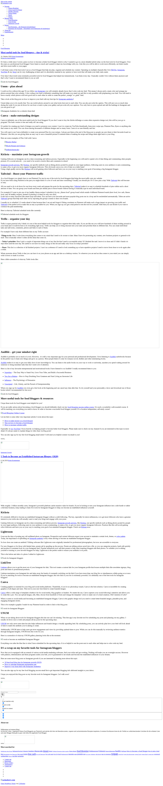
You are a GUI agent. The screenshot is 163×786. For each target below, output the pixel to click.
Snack (10, 15)
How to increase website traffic (16, 425)
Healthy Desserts (13, 11)
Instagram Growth (13, 23)
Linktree (4, 567)
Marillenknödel (64, 754)
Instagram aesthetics (66, 99)
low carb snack (49, 754)
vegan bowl (120, 754)
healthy (118, 751)
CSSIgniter (22, 783)
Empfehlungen (9, 32)
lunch (59, 754)
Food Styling (12, 22)
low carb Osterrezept (40, 754)
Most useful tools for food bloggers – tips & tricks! (25, 52)
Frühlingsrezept (93, 751)
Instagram (121, 70)
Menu (2, 35)
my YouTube (15, 429)
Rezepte (7, 6)
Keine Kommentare (17, 56)
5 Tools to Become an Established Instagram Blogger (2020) (29, 456)
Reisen (7, 25)
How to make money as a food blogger (19, 421)
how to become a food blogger (137, 751)
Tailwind (114, 180)
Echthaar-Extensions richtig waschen (61, 751)
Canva (3, 593)
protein (80, 754)
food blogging (83, 751)
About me (7, 30)
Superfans (8, 372)
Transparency (9, 764)
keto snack (20, 754)
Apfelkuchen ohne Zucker (6, 751)
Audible (113, 357)
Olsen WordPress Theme (8, 783)
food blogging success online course (81, 407)
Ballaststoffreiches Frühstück (20, 751)
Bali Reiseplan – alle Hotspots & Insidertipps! (21, 27)
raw (84, 754)
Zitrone (10, 756)
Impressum (8, 761)
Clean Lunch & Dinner (15, 10)
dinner (50, 751)
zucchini (14, 756)
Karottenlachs (7, 754)
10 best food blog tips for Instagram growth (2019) (23, 662)
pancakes (71, 754)
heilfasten (123, 751)
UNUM (3, 624)
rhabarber (93, 754)
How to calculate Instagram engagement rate (20, 664)
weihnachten (4, 756)
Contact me (8, 759)
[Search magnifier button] (2, 694)
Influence (8, 380)
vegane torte (151, 754)
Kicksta (26, 165)
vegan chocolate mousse (129, 754)
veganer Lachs (138, 754)
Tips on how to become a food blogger (19, 423)
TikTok (113, 70)
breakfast (31, 751)
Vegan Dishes (12, 13)
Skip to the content (6, 1)
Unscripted (8, 384)
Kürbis (25, 754)
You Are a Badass (11, 376)
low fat (56, 754)
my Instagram (40, 91)
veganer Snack (144, 754)
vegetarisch (157, 754)
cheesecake (38, 751)
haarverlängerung (110, 751)
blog (14, 72)
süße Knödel (98, 754)
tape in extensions (106, 754)
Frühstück (102, 751)
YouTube (4, 72)
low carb (32, 754)
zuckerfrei (21, 756)
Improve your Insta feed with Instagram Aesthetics (23, 666)
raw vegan (88, 754)
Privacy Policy (9, 763)
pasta (75, 754)
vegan (114, 753)
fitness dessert (73, 751)
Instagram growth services (10, 165)
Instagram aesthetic (36, 538)
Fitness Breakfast (13, 8)
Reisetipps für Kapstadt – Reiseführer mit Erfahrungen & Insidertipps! (29, 28)
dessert (46, 751)
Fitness (10, 16)
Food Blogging (12, 20)
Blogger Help (9, 18)
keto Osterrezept (13, 754)
